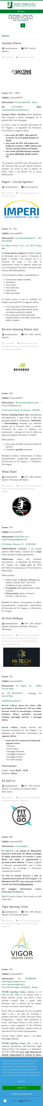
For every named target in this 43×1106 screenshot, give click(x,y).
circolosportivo (31, 193)
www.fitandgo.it (21, 846)
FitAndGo (13, 800)
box (3, 923)
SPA (15, 644)
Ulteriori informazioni (21, 1094)
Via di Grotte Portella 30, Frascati (16, 410)
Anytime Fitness (11, 43)
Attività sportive (36, 486)
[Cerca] (22, 25)
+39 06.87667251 (15, 693)
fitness (25, 57)
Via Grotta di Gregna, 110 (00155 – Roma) (20, 987)
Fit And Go (8, 780)
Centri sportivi (24, 346)
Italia (4, 791)
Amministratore (11, 48)
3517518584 (17, 107)
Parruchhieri (10, 644)
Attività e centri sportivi (26, 343)
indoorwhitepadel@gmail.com (14, 539)
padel (22, 489)
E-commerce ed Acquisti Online (23, 789)
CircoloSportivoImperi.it (25, 238)
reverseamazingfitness (16, 349)
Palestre (4, 644)
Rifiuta (21, 1081)
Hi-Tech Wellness (12, 618)
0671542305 (7, 241)
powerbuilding (6, 349)
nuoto (3, 196)
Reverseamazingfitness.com (27, 402)
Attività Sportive (31, 187)
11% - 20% (28, 334)
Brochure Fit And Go (13, 892)
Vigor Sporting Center (15, 906)
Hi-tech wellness (9, 705)
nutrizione (35, 346)
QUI (9, 899)
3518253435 (30, 544)
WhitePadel (5, 491)
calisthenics (16, 346)
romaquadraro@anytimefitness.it (15, 110)
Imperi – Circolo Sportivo (17, 181)
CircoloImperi (22, 193)
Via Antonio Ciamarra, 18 (12, 544)
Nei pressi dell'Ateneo (19, 480)
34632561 (36, 410)
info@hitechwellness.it (11, 701)
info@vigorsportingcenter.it (13, 981)
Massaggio (35, 641)
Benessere (9, 346)
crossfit (15, 923)
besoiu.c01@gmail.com (11, 405)
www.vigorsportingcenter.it (13, 984)
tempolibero (12, 196)
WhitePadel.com (21, 536)
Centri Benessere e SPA (14, 638)
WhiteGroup (31, 489)
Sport (7, 196)
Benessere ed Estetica (19, 626)
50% (26, 48)
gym (28, 57)
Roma (9, 791)
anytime (20, 57)
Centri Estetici (25, 638)
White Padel (9, 471)
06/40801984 (30, 978)
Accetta (21, 1088)
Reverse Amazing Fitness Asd (20, 329)
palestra (33, 57)
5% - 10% (28, 786)
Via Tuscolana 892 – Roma (25, 102)
